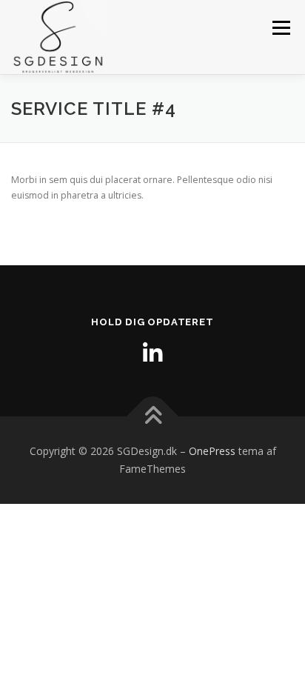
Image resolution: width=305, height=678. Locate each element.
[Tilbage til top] (153, 416)
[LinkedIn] (152, 353)
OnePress (212, 451)
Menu (280, 27)
